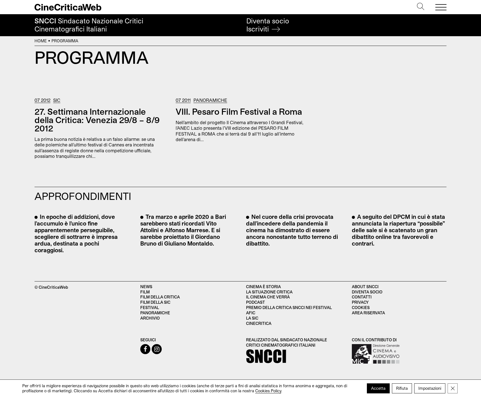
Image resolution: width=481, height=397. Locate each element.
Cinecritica (258, 323)
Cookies (361, 307)
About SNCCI (365, 286)
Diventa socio (267, 25)
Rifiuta (402, 388)
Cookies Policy (268, 390)
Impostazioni (429, 388)
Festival (149, 307)
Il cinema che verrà (268, 297)
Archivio (150, 318)
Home (41, 40)
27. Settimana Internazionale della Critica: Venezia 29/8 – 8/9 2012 (97, 119)
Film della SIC (155, 302)
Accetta (378, 388)
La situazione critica (269, 292)
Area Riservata (368, 312)
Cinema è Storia (263, 286)
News (146, 286)
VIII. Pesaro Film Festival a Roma (239, 111)
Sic (56, 100)
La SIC (252, 318)
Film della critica (160, 297)
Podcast (255, 302)
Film (145, 292)
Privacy (360, 302)
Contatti (362, 297)
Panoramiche (210, 100)
